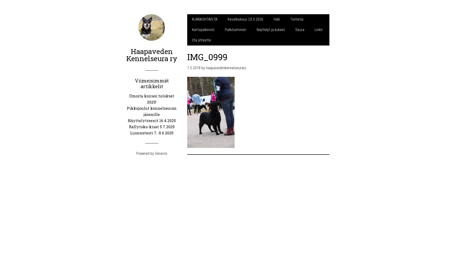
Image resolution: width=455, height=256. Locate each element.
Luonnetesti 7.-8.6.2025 (151, 132)
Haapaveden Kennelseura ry (151, 55)
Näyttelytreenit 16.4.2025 (152, 120)
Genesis (161, 153)
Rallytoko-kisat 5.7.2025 (152, 126)
